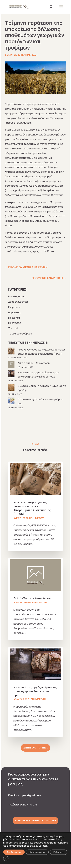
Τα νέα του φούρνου (20, 333)
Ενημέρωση (30, 54)
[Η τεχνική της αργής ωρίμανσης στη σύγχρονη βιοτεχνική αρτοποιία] (11, 374)
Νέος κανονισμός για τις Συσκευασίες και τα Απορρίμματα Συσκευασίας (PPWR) (32, 508)
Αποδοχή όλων (14, 852)
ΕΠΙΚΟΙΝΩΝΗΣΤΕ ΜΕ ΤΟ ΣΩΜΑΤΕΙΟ (35, 820)
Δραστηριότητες (18, 301)
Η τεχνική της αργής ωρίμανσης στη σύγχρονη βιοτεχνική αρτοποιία (35, 691)
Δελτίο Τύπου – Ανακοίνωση (34, 363)
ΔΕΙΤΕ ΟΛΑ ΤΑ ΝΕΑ (35, 747)
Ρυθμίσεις (58, 852)
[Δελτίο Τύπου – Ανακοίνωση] (11, 365)
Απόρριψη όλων (37, 852)
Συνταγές (13, 328)
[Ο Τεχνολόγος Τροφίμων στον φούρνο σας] (11, 401)
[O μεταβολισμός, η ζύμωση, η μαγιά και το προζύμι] (11, 388)
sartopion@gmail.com (28, 795)
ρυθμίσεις (41, 845)
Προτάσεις (14, 322)
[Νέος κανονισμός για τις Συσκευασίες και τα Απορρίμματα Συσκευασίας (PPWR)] (11, 352)
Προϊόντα (14, 317)
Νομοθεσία (14, 312)
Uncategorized (17, 296)
